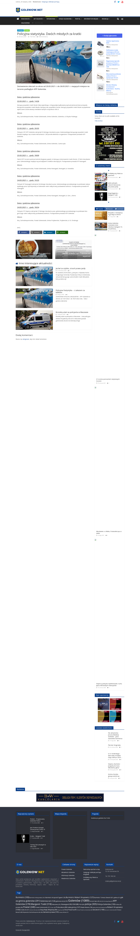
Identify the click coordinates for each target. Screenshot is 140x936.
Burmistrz (22, 897)
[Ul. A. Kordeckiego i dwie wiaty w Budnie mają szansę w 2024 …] (101, 753)
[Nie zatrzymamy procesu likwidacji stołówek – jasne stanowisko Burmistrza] (101, 732)
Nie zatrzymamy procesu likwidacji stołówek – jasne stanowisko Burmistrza (115, 735)
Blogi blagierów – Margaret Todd (113, 184)
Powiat (27, 30)
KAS (102, 901)
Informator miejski (91, 19)
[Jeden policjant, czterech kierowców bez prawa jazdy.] (101, 173)
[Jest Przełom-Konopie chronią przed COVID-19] (23, 827)
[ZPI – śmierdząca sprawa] (101, 193)
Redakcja (105, 19)
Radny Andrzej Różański (100, 907)
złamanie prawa (51, 912)
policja (91, 904)
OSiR (75, 904)
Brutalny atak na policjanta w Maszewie (72, 312)
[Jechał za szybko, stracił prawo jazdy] (34, 267)
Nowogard (66, 904)
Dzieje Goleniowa (65, 19)
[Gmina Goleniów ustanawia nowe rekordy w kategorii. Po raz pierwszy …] (101, 222)
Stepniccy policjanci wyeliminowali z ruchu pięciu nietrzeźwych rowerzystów (109, 684)
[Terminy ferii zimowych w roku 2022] (23, 844)
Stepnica (61, 910)
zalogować (25, 339)
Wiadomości (25, 19)
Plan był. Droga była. (114, 745)
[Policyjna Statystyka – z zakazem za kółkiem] (34, 289)
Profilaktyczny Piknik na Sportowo (52, 2)
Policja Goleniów (106, 904)
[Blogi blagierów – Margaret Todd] (101, 184)
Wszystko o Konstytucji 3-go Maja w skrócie (115, 214)
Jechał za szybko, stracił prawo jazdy (70, 268)
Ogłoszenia (25, 23)
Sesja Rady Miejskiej (48, 910)
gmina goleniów (29, 900)
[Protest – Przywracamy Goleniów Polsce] (23, 818)
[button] (24, 232)
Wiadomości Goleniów (68, 878)
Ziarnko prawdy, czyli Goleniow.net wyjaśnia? (76, 253)
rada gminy (74, 907)
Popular (100, 209)
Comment (120, 209)
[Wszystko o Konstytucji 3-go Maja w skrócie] (101, 211)
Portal (77, 19)
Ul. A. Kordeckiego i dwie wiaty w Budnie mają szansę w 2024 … (115, 755)
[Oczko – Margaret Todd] (23, 835)
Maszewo (56, 904)
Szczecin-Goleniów (110, 910)
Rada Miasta (86, 907)
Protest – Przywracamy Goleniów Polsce (37, 820)
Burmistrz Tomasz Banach (103, 897)
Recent (110, 209)
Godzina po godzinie (97, 818)
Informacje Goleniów (67, 875)
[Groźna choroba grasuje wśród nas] (101, 773)
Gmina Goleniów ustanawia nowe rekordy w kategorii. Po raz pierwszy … (115, 226)
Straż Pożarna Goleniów (84, 910)
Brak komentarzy (43, 37)
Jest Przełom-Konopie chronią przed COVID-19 (37, 828)
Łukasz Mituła (63, 912)
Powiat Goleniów (66, 869)
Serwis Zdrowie (35, 910)
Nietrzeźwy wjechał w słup (91, 869)
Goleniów (78, 900)
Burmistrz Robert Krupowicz (80, 897)
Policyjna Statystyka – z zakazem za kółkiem (70, 291)
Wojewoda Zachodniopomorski (33, 912)
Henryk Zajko (94, 901)
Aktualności (38, 19)
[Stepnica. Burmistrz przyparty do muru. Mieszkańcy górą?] (101, 763)
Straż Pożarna (70, 910)
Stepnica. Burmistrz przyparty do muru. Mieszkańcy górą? (114, 766)
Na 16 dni (107, 818)
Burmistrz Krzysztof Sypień (55, 897)
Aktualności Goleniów (68, 872)
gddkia (117, 897)
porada (19, 907)
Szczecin (98, 909)
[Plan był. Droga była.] (101, 744)
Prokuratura (61, 907)
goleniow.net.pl (62, 901)
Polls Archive (99, 121)
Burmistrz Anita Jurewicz (37, 897)
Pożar (52, 907)
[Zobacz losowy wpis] (122, 19)
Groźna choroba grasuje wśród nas (113, 775)
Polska (118, 904)
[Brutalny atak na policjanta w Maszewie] (34, 311)
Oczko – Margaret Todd (37, 836)
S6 (27, 910)
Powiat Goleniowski (42, 907)
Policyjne (20, 30)
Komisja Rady (108, 901)
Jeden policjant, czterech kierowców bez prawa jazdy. (114, 175)
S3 (22, 910)
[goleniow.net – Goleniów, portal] (18, 19)
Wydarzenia (51, 19)
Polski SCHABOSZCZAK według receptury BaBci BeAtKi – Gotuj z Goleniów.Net (33, 253)
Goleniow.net (48, 901)
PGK (81, 904)
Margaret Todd (41, 904)
